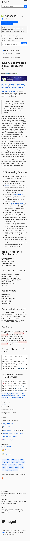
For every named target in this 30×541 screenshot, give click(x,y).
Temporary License (17, 87)
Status (4, 499)
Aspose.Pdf (5, 460)
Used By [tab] (18, 53)
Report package (8, 440)
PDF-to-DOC (14, 470)
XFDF (14, 465)
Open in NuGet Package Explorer (13, 433)
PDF (12, 460)
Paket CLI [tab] (9, 38)
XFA (17, 460)
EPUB (17, 467)
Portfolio (10, 467)
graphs (20, 203)
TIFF (3, 462)
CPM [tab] (3, 38)
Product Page (5, 84)
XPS (21, 460)
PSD (22, 467)
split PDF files (18, 194)
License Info (7, 427)
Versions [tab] (6, 57)
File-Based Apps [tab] (6, 40)
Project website (8, 424)
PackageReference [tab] (17, 36)
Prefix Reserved (8, 19)
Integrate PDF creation (8, 91)
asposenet (8, 454)
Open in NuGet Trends (10, 436)
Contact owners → (6, 446)
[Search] (25, 6)
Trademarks (12, 534)
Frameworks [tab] (15, 50)
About (15, 530)
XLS (7, 470)
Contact (4, 492)
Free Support (5, 87)
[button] (24, 43)
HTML (18, 462)
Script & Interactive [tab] (18, 38)
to (3, 470)
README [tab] (6, 50)
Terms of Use (22, 530)
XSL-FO (4, 465)
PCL (8, 462)
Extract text (8, 185)
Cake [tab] (13, 40)
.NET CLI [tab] (4, 36)
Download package (9, 430)
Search (23, 86)
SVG (13, 462)
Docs (12, 84)
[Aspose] (3, 449)
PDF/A (20, 465)
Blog (18, 86)
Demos (18, 84)
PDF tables (13, 203)
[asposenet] (3, 454)
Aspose (7, 450)
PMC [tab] (10, 36)
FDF (10, 465)
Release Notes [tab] (16, 57)
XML (23, 462)
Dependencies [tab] (8, 53)
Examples (12, 86)
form (3, 467)
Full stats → (4, 404)
